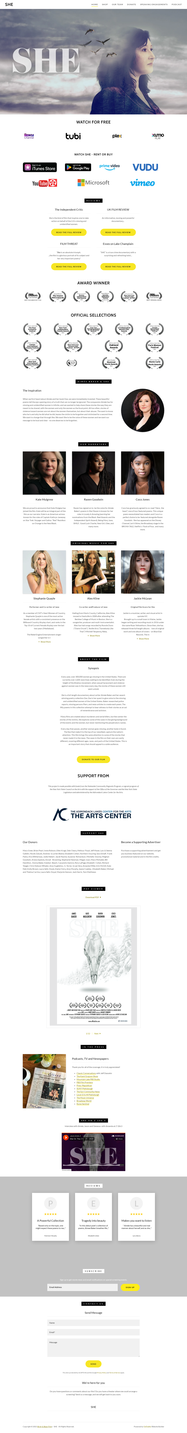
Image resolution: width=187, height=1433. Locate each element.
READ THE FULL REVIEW (69, 267)
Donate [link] (131, 4)
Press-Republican (84, 1085)
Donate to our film (93, 759)
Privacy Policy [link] (101, 1373)
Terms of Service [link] (114, 1373)
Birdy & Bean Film (44, 1426)
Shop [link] (105, 4)
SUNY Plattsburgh (85, 1088)
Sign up (130, 1287)
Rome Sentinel (83, 1104)
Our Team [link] (117, 4)
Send (93, 1364)
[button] (44, 641)
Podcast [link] (177, 4)
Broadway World (84, 1101)
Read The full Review (118, 232)
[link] (9, 5)
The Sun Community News (88, 1091)
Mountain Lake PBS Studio (88, 1079)
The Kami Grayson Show (87, 1076)
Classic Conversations (86, 1073)
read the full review (69, 232)
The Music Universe (85, 1097)
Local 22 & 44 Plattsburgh (88, 1094)
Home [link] (94, 4)
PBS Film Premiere (85, 1082)
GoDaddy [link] (147, 1426)
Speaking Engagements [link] (154, 4)
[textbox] (82, 1287)
